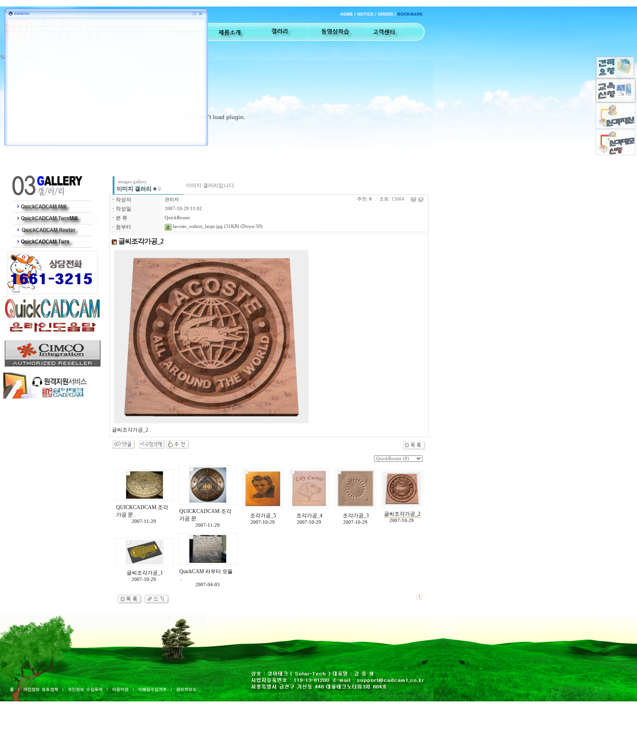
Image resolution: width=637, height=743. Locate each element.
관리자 (172, 199)
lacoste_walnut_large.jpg (197, 226)
